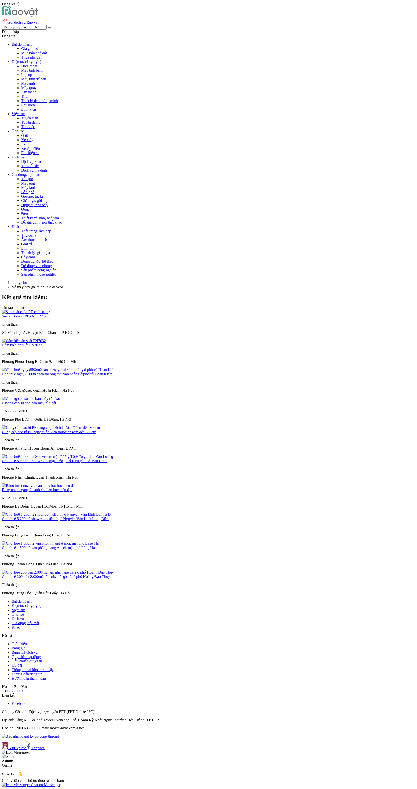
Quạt (25, 209)
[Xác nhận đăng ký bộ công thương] (30, 736)
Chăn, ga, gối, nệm (35, 201)
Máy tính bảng (32, 70)
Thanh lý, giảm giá (35, 253)
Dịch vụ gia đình (34, 170)
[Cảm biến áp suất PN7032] (24, 341)
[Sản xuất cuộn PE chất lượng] (26, 312)
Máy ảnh (28, 83)
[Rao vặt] (20, 16)
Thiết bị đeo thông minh (39, 101)
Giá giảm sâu (31, 49)
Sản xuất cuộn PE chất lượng (24, 316)
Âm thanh (28, 92)
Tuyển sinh (29, 118)
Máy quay (29, 88)
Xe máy (27, 140)
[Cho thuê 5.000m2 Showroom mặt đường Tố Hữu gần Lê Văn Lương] (57, 456)
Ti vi (24, 96)
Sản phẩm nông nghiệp (38, 274)
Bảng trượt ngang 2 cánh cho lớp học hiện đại (37, 490)
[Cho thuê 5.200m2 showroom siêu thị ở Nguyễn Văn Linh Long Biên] (57, 514)
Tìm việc (28, 127)
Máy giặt (28, 183)
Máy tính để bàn (33, 79)
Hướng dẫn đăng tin (27, 674)
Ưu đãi (17, 665)
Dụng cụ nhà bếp (34, 205)
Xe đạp (26, 144)
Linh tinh (28, 248)
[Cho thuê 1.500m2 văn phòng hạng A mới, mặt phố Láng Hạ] (50, 543)
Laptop (26, 75)
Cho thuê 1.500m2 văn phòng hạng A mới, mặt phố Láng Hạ (48, 548)
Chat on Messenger (45, 785)
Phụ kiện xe (30, 153)
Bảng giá (18, 648)
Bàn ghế (27, 192)
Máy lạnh (28, 187)
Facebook (19, 703)
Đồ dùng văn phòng (36, 266)
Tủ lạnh (27, 179)
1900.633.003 (12, 691)
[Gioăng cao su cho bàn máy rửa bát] (31, 399)
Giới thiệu (19, 644)
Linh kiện (28, 109)
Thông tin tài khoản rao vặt (32, 670)
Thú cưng (28, 235)
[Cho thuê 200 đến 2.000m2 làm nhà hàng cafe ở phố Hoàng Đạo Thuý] (58, 572)
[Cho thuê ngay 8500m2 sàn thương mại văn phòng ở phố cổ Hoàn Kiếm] (59, 370)
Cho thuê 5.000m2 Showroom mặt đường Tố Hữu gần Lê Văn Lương (55, 461)
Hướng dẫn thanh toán (29, 678)
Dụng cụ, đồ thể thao (37, 261)
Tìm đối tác (30, 166)
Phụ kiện (28, 105)
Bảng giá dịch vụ (25, 652)
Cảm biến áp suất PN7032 (22, 345)
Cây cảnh (28, 257)
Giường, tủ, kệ (32, 196)
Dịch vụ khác (31, 161)
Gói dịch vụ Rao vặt (22, 22)
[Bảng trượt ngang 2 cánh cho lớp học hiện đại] (39, 485)
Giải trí (26, 244)
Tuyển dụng (30, 122)
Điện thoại (29, 66)
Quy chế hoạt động (26, 657)
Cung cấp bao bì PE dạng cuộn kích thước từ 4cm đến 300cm (49, 432)
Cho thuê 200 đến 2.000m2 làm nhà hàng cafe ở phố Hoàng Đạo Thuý (56, 577)
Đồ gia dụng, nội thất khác (41, 222)
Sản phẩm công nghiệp (38, 270)
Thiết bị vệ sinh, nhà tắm (40, 218)
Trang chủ (19, 283)
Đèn (24, 214)
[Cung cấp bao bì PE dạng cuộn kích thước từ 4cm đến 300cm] (51, 427)
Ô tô (24, 135)
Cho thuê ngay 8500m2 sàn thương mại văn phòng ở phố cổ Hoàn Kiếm (57, 374)
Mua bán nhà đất (34, 53)
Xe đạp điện (30, 148)
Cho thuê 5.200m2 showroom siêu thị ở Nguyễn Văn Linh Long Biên (55, 519)
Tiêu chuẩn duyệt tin (27, 661)
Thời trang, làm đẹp (36, 231)
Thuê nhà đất (31, 57)
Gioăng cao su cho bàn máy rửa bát (29, 403)
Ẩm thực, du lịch (34, 240)
